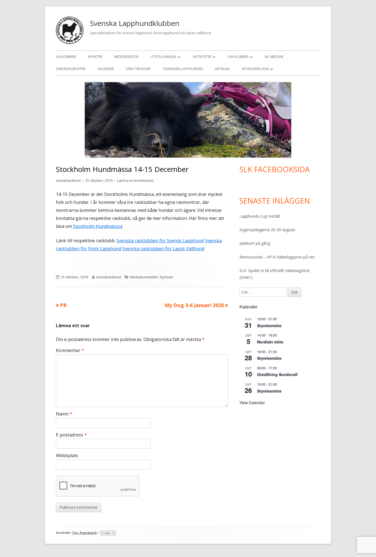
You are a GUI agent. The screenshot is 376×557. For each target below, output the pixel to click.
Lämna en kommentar (135, 180)
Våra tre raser (138, 68)
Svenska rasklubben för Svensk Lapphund (160, 241)
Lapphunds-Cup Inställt (259, 216)
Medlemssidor (126, 56)
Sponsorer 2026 (255, 68)
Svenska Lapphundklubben (134, 23)
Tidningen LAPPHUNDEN (183, 68)
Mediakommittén (144, 276)
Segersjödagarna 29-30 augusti (267, 229)
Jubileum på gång (254, 243)
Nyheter (95, 56)
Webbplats (67, 455)
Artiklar (222, 68)
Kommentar (70, 350)
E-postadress (71, 435)
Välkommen (66, 56)
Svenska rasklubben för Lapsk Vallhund (163, 249)
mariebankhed (68, 180)
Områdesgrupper (71, 68)
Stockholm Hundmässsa (97, 226)
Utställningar (163, 56)
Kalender (106, 68)
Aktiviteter (202, 56)
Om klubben (238, 56)
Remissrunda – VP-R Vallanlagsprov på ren (277, 257)
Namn (64, 414)
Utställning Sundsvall (277, 374)
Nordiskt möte (270, 342)
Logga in (108, 533)
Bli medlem (274, 56)
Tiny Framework (84, 533)
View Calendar (252, 402)
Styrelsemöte (269, 325)
